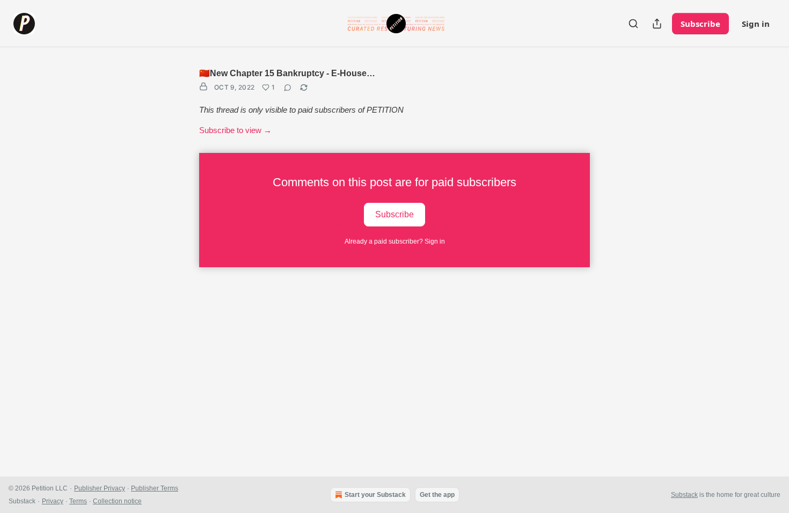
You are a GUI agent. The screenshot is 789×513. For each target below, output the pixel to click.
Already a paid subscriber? (395, 241)
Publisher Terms (154, 488)
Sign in (756, 23)
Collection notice (117, 501)
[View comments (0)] (288, 87)
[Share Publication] (657, 23)
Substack (684, 495)
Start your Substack (375, 495)
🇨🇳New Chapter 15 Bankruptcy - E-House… (287, 73)
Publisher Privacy (99, 488)
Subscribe (700, 23)
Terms (78, 501)
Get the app (437, 495)
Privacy (52, 501)
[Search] (633, 23)
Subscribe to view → (235, 130)
